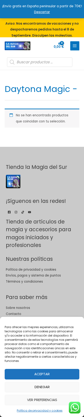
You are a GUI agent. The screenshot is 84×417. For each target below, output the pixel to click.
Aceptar (42, 374)
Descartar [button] (42, 12)
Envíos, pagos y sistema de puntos (33, 275)
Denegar (42, 386)
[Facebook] (9, 212)
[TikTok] (22, 212)
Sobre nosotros (18, 308)
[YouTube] (29, 212)
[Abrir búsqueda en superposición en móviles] (39, 62)
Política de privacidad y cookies (40, 411)
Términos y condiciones (24, 281)
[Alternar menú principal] (74, 45)
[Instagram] (16, 212)
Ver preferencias (42, 399)
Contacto (13, 314)
